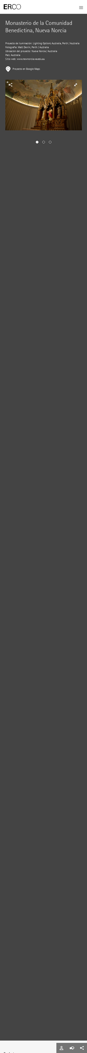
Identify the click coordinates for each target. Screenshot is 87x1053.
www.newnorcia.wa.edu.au (31, 59)
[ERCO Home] (12, 7)
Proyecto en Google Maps (26, 69)
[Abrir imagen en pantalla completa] (75, 85)
